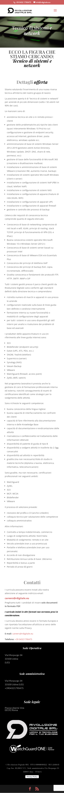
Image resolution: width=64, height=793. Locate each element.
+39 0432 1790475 (23, 2)
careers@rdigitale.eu (17, 598)
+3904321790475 (14, 688)
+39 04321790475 (23, 639)
